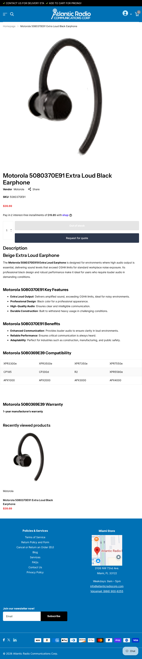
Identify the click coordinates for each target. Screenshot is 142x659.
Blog (35, 552)
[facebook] (4, 639)
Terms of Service (35, 537)
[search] (12, 14)
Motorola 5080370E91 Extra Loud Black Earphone (28, 502)
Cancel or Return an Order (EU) (35, 547)
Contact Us (35, 567)
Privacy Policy (35, 572)
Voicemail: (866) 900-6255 (106, 591)
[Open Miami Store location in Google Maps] (107, 550)
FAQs (35, 562)
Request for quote (77, 238)
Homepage (9, 26)
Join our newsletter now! (19, 608)
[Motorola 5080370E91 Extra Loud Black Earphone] (31, 458)
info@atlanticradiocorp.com (107, 586)
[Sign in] (126, 14)
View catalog (5, 14)
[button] (12, 224)
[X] (8, 640)
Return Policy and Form (35, 542)
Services (35, 557)
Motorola (19, 189)
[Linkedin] (15, 640)
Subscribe (54, 616)
